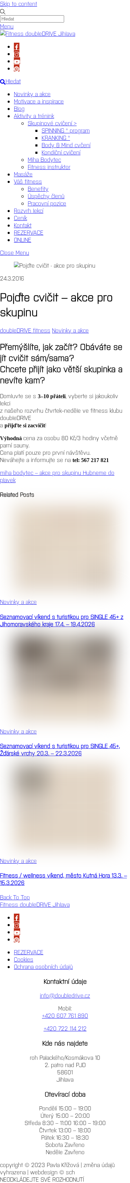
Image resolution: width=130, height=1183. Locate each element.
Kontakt (23, 224)
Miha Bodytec (44, 159)
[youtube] (17, 60)
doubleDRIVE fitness (25, 330)
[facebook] (16, 46)
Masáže (23, 173)
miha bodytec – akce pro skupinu (40, 472)
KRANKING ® (56, 137)
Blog (19, 108)
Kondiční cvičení (61, 152)
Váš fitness (28, 181)
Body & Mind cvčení (66, 144)
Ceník (20, 217)
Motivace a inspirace (39, 101)
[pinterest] (16, 68)
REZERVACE (28, 232)
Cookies (23, 959)
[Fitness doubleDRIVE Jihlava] (37, 33)
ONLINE (22, 239)
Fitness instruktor (49, 166)
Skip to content (18, 3)
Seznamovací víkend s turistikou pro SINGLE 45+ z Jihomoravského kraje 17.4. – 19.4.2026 (61, 620)
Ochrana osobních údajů (43, 966)
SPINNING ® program (66, 130)
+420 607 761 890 (65, 1015)
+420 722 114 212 (65, 1028)
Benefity (38, 188)
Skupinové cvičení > (52, 122)
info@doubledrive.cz (65, 995)
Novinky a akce (32, 93)
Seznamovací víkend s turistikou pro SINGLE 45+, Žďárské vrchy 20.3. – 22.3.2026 (60, 749)
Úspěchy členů (46, 195)
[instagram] (16, 53)
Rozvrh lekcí (28, 210)
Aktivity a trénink (34, 115)
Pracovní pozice (47, 203)
